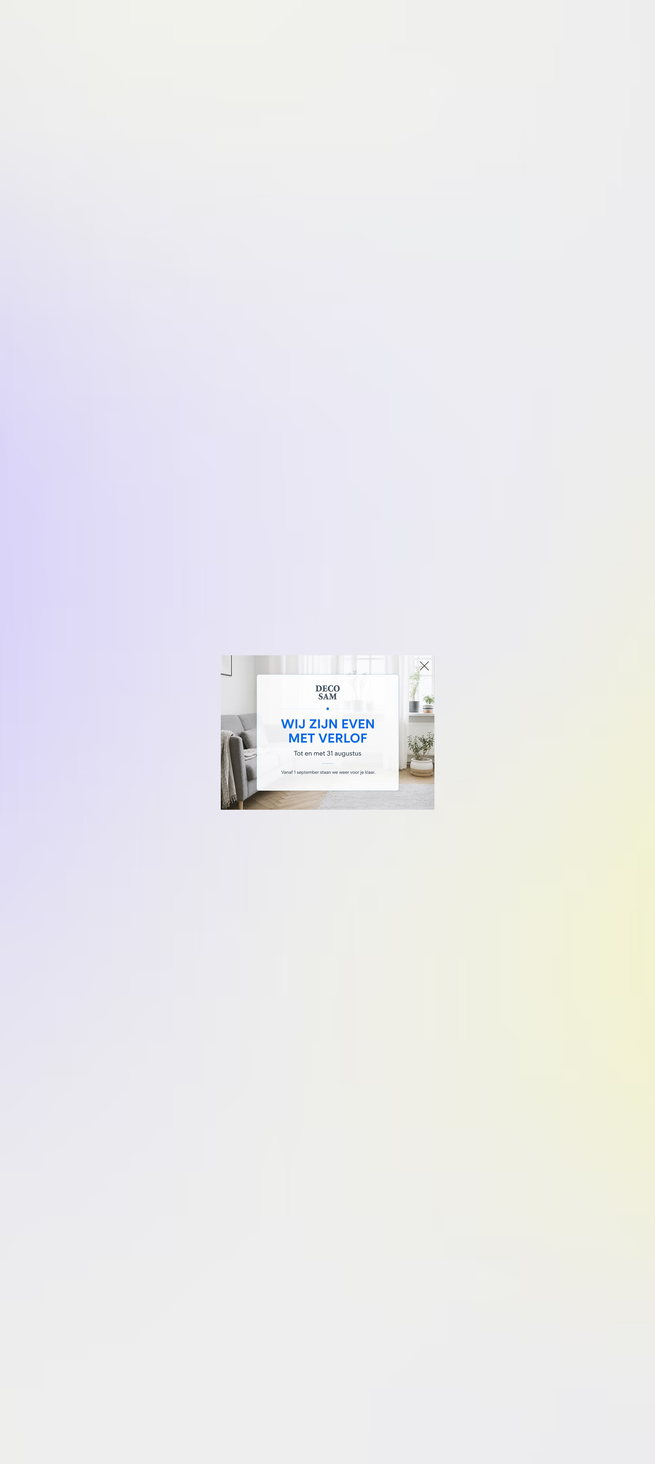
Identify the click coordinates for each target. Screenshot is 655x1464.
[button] (424, 665)
